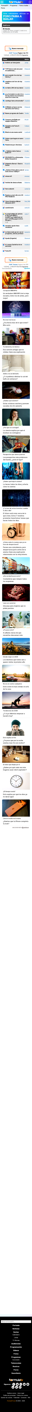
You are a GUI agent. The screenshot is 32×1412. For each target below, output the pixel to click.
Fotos (16, 1354)
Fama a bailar (23, 5)
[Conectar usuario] (30, 2)
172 (17, 55)
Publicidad (16, 1397)
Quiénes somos (11, 1393)
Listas (16, 1337)
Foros (3, 8)
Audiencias (16, 1344)
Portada (16, 1325)
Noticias (16, 1329)
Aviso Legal (21, 1393)
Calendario (16, 1335)
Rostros (16, 1366)
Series (16, 1332)
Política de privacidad (9, 1395)
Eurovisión (16, 1360)
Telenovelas (16, 1363)
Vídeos (16, 1350)
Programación (16, 1347)
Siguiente (25, 55)
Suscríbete (16, 1373)
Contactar (24, 1397)
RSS (29, 1397)
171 (15, 55)
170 (12, 55)
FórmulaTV (4, 5)
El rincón (6, 29)
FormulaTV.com (11, 1401)
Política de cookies (22, 1395)
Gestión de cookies (6, 1397)
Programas (13, 5)
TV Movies (16, 1340)
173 (20, 55)
